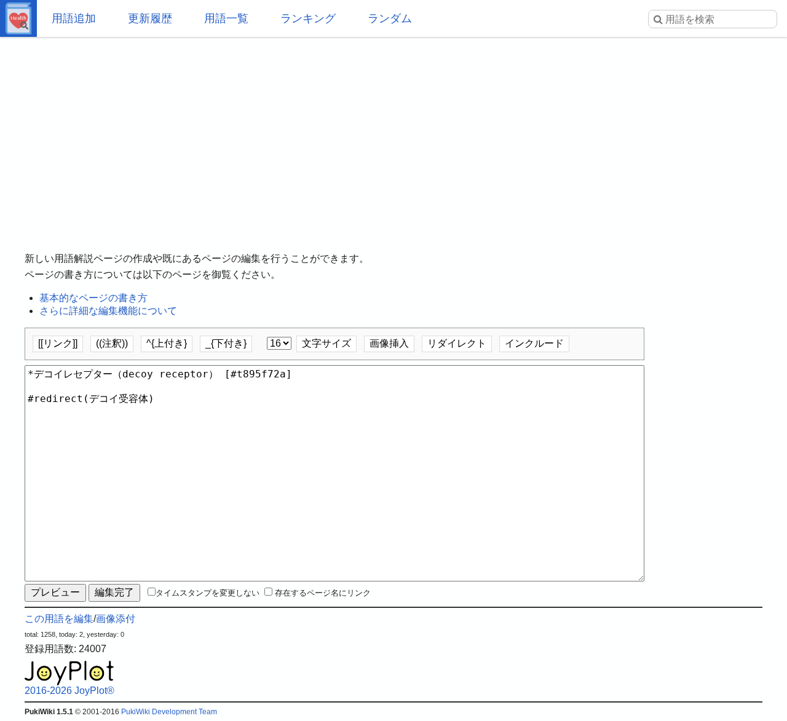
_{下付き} (226, 343)
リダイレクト (456, 343)
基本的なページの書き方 (93, 298)
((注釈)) (112, 343)
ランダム (390, 18)
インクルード (534, 343)
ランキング (308, 18)
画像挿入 (389, 343)
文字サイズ (326, 343)
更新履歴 (150, 18)
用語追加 (74, 18)
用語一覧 (226, 18)
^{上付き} (166, 343)
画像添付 (115, 618)
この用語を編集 (59, 618)
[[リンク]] (57, 343)
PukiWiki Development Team (169, 711)
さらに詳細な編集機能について (108, 310)
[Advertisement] (393, 135)
